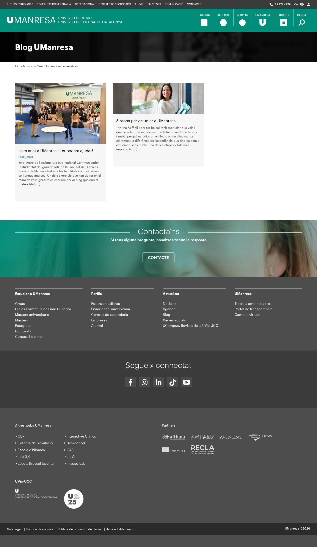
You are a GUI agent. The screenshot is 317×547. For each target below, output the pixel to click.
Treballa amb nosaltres (253, 303)
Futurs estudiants (20, 4)
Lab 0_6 (24, 456)
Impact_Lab (76, 463)
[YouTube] (186, 382)
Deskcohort (76, 443)
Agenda (169, 309)
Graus (20, 303)
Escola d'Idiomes (31, 450)
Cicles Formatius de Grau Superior (43, 309)
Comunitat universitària (54, 4)
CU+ (21, 436)
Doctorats (23, 331)
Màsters (21, 320)
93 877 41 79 (283, 4)
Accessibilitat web (119, 529)
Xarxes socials (174, 320)
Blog (166, 314)
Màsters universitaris (32, 314)
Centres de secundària (109, 314)
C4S (70, 450)
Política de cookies (39, 529)
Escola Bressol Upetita (36, 463)
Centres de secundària (115, 4)
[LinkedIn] (158, 382)
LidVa (71, 456)
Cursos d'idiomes (29, 336)
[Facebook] (130, 382)
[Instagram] (144, 382)
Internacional (84, 4)
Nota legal (14, 529)
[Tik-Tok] (172, 382)
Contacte (194, 4)
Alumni (139, 4)
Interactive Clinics (81, 436)
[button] (299, 4)
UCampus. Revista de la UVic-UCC (190, 325)
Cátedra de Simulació (35, 443)
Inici (17, 66)
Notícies (169, 303)
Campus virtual (247, 314)
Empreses (154, 4)
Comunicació (174, 4)
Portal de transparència (254, 309)
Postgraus (23, 325)
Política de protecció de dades (80, 529)
